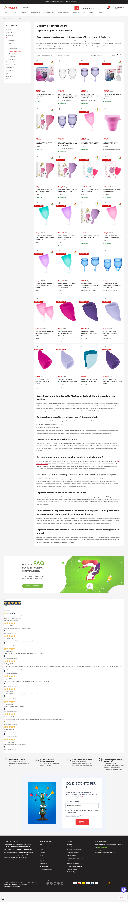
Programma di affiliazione (74, 866)
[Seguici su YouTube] (55, 883)
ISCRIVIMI (82, 822)
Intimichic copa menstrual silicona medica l (112, 191)
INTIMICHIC (83, 194)
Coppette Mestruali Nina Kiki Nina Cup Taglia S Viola (67, 191)
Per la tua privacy (72, 869)
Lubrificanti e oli (12, 59)
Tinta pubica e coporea (15, 54)
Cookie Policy (71, 872)
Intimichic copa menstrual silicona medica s (89, 191)
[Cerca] (76, 8)
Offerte (99, 13)
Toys (5, 13)
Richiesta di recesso (73, 863)
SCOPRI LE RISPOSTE (32, 586)
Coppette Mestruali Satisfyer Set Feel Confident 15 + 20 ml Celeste (112, 285)
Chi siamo (70, 844)
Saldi (41, 844)
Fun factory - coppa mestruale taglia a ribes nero (89, 333)
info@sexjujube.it (103, 850)
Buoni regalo (43, 847)
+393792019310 (102, 847)
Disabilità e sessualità (46, 869)
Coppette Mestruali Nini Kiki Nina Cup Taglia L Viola (90, 237)
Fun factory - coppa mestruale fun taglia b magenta (43, 381)
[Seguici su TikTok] (58, 883)
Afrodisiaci (11, 40)
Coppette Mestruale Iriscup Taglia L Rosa (112, 95)
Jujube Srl (21, 882)
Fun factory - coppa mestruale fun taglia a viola (111, 333)
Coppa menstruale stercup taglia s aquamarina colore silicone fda (45, 237)
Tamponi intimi (13, 48)
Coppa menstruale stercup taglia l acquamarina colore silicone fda (67, 285)
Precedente (7, 620)
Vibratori (42, 852)
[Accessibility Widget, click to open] (124, 890)
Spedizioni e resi (71, 855)
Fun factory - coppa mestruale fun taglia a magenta (65, 333)
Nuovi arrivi (9, 70)
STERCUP (83, 146)
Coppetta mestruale (15, 51)
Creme (10, 43)
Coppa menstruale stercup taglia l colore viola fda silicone (45, 285)
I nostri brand (71, 847)
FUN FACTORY (61, 338)
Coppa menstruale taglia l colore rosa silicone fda (112, 237)
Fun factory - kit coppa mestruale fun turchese (89, 380)
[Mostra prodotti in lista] (120, 55)
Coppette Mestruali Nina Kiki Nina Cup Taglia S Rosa (45, 191)
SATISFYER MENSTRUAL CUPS (65, 100)
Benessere (34, 13)
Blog (84, 13)
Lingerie (23, 13)
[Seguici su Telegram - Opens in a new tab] (62, 883)
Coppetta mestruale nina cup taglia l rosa (44, 143)
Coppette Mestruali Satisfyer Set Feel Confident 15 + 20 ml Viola (67, 144)
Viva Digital (17, 886)
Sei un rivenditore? (48, 13)
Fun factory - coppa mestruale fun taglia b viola (67, 380)
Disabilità (74, 13)
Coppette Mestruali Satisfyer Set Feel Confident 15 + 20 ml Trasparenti (67, 96)
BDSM (14, 13)
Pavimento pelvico (63, 13)
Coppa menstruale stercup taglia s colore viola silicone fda (67, 237)
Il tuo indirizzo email (72, 801)
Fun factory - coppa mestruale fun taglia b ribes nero (112, 381)
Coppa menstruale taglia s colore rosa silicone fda (90, 143)
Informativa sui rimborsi (74, 861)
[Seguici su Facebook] (47, 883)
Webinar (91, 13)
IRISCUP (37, 98)
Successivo (14, 620)
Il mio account (88, 8)
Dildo (41, 855)
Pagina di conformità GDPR (75, 858)
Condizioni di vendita (73, 852)
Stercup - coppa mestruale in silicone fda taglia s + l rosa (45, 333)
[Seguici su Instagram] (51, 883)
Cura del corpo (12, 46)
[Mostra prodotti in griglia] (117, 55)
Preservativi (43, 863)
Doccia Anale (12, 56)
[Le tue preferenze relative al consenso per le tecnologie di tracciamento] (3, 898)
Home (5, 19)
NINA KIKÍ (38, 146)
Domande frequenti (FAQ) (75, 850)
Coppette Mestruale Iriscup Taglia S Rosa (45, 95)
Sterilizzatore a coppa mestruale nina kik (111, 143)
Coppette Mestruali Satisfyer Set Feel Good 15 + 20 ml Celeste (90, 285)
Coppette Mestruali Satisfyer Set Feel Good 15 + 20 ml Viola (90, 96)
